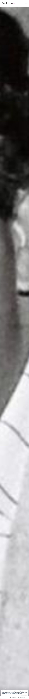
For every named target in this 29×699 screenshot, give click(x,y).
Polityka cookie (19, 693)
